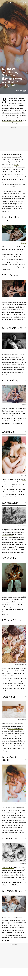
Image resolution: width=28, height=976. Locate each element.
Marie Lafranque (27, 49)
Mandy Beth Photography (21, 525)
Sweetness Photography (22, 719)
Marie (18, 810)
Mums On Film (23, 475)
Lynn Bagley (24, 913)
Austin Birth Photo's (8, 867)
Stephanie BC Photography (21, 593)
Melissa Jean (24, 404)
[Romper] (7, 3)
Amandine (24, 350)
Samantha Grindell (21, 90)
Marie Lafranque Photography (20, 803)
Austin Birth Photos (23, 863)
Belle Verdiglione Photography (20, 664)
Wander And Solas (23, 298)
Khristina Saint (23, 242)
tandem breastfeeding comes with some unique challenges (13, 167)
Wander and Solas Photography (16, 302)
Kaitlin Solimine (17, 918)
